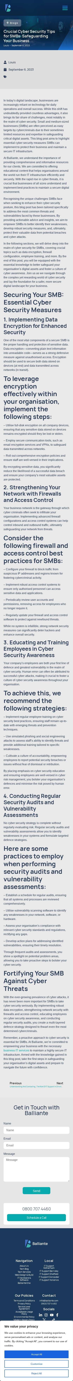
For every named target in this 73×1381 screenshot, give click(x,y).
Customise (37, 1363)
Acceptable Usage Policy (24, 1312)
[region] (36, 1351)
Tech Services (24, 1271)
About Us (24, 1265)
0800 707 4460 (49, 1303)
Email (7, 1138)
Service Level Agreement (24, 1307)
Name (7, 1123)
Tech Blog (24, 1268)
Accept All (36, 1354)
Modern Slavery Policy (24, 1319)
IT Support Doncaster (49, 1276)
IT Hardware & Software (24, 1278)
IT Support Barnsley (49, 1270)
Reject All (36, 1373)
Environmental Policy (24, 1316)
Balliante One (24, 1282)
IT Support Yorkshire (49, 1279)
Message (9, 1153)
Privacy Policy (24, 1303)
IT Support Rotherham (49, 1266)
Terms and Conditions (24, 1300)
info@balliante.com (49, 1300)
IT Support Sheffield (49, 1273)
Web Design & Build (24, 1274)
